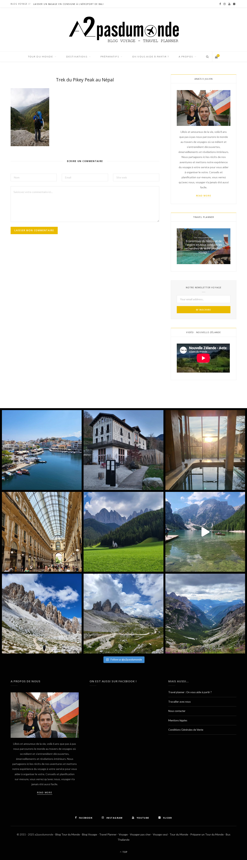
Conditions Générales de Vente (185, 729)
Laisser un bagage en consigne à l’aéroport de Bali (68, 4)
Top (124, 852)
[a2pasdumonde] (123, 30)
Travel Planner (108, 834)
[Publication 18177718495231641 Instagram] (205, 532)
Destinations (76, 56)
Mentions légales (177, 720)
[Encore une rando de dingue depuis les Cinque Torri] (42, 614)
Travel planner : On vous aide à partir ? (190, 692)
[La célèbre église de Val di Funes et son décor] (123, 532)
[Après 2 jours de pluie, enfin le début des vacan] (42, 450)
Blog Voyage (89, 834)
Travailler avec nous (179, 701)
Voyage (123, 834)
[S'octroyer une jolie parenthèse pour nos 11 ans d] (205, 450)
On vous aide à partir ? (150, 56)
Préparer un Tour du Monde (207, 834)
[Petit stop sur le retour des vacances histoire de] (42, 532)
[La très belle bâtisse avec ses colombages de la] (123, 450)
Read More (203, 195)
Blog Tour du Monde (67, 834)
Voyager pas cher (140, 834)
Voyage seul (160, 834)
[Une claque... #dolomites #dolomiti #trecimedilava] (123, 614)
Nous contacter (176, 710)
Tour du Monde (179, 834)
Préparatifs (110, 56)
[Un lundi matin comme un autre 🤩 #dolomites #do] (205, 614)
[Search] (206, 56)
